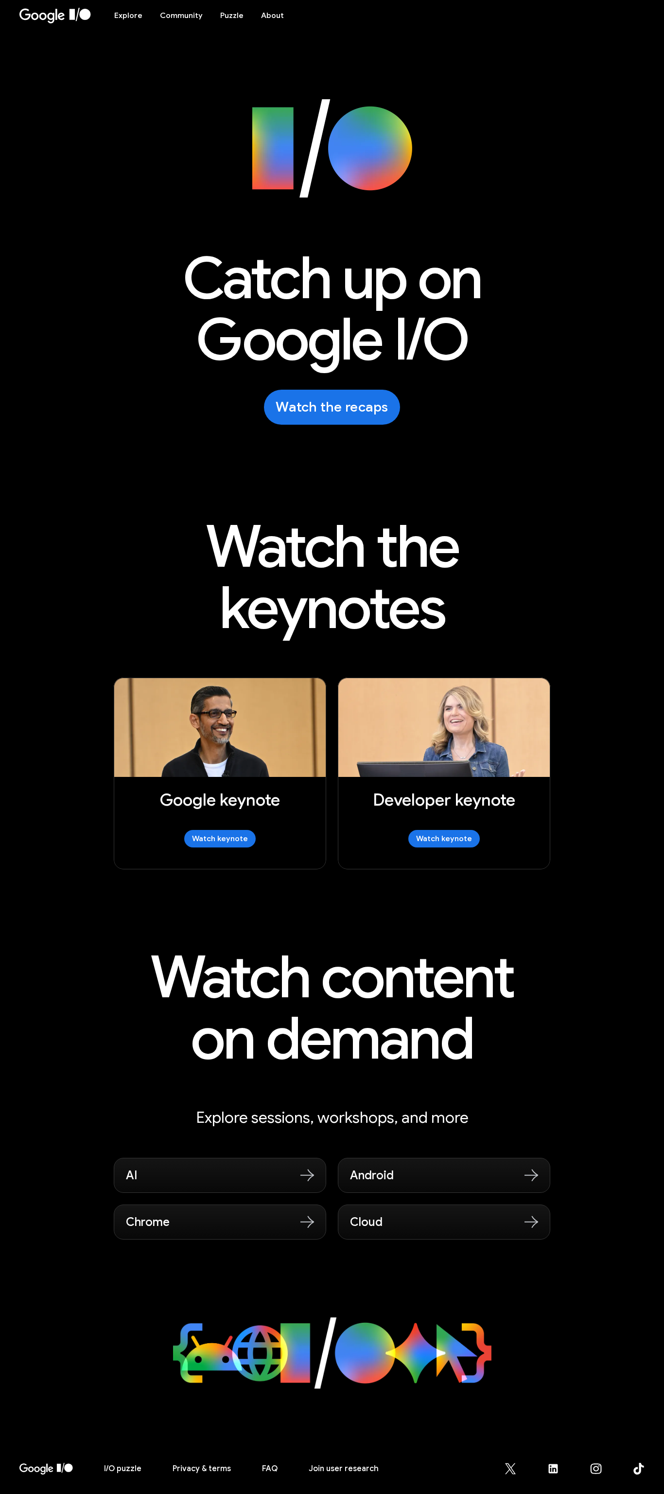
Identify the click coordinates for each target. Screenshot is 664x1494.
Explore (128, 15)
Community (181, 15)
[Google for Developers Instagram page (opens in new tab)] (601, 1468)
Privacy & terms (202, 1469)
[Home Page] (61, 15)
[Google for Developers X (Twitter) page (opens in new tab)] (516, 1468)
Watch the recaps (332, 406)
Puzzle (232, 15)
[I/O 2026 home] (46, 1469)
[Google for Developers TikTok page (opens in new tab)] (639, 1468)
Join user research (344, 1469)
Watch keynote (220, 839)
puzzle (122, 1469)
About (272, 15)
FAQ (270, 1469)
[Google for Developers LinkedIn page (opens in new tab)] (559, 1468)
